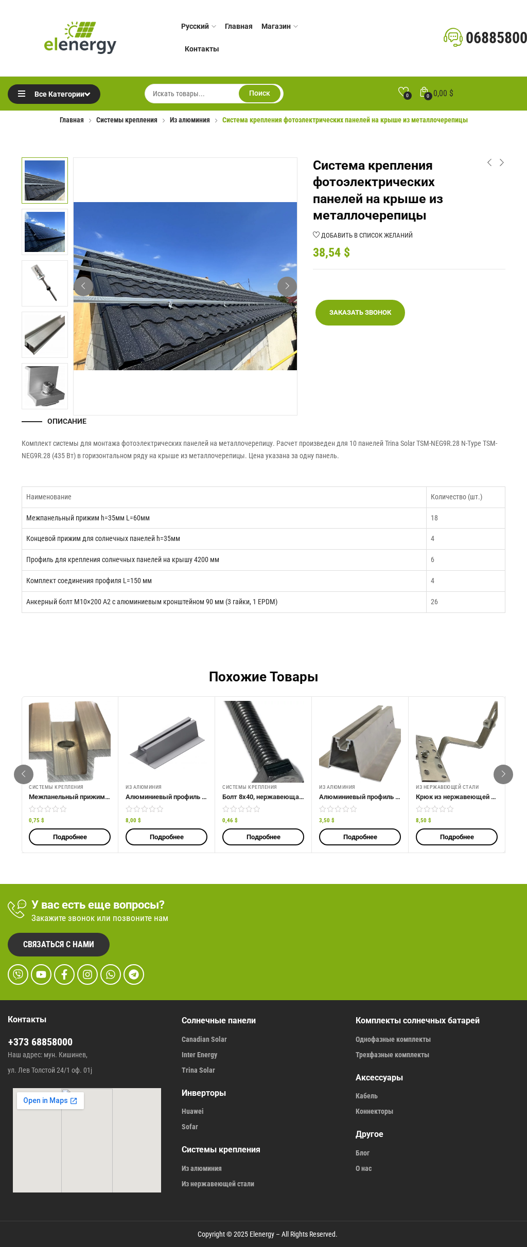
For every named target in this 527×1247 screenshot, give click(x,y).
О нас (364, 1168)
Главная (239, 26)
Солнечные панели (219, 1020)
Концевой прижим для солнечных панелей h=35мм (103, 538)
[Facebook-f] (64, 974)
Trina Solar (198, 1070)
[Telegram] (134, 974)
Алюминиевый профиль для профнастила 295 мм (203, 797)
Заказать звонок (360, 312)
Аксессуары (379, 1077)
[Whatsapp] (110, 974)
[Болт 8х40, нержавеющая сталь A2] (263, 742)
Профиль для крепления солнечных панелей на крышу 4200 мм (122, 559)
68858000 (52, 1042)
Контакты (202, 49)
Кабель (367, 1096)
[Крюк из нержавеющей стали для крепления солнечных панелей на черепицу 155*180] (457, 742)
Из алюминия (190, 120)
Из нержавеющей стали (447, 787)
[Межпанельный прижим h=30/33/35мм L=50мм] (70, 742)
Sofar (190, 1127)
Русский (195, 26)
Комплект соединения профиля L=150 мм (89, 580)
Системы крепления (126, 120)
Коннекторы (374, 1111)
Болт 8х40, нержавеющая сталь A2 (277, 797)
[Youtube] (41, 974)
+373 (19, 1042)
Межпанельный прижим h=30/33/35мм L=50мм (103, 797)
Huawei (193, 1111)
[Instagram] (87, 974)
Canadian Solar (204, 1039)
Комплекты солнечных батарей (418, 1020)
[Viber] (18, 974)
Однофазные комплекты (393, 1039)
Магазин (276, 26)
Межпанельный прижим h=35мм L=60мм (88, 518)
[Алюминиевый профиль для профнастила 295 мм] (166, 742)
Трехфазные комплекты (392, 1055)
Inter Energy (199, 1055)
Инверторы (204, 1093)
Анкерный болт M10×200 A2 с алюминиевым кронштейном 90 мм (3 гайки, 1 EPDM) (151, 602)
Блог (363, 1153)
